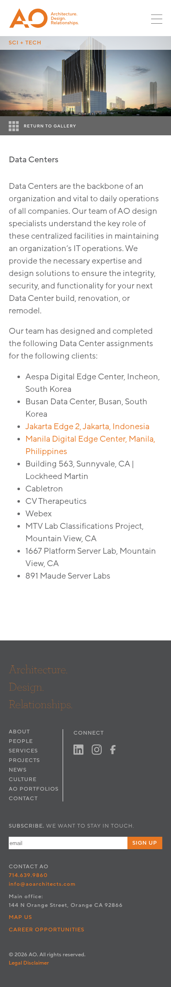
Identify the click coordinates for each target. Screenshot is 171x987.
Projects (24, 760)
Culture (23, 779)
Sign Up (144, 843)
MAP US (20, 917)
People (21, 741)
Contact (23, 798)
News (18, 770)
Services (23, 751)
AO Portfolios (34, 789)
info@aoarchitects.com (42, 884)
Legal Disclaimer (29, 963)
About (19, 731)
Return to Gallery (50, 126)
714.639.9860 (28, 875)
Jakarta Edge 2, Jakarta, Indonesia (87, 426)
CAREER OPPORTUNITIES (47, 929)
